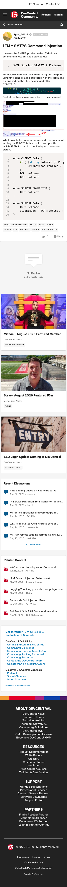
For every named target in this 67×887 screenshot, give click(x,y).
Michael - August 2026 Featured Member (32, 334)
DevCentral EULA (33, 731)
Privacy (46, 857)
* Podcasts (12, 673)
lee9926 (31, 538)
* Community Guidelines (20, 647)
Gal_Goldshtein (34, 615)
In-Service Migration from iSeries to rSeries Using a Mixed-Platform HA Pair (35, 501)
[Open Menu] (61, 24)
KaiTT (30, 505)
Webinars (33, 765)
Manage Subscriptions (34, 786)
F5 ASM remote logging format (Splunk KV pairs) (35, 534)
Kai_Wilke (31, 604)
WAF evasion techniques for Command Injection (33, 567)
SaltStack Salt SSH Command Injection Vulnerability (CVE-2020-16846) (33, 611)
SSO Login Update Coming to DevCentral (32, 457)
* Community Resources (20, 657)
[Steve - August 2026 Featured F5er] (33, 373)
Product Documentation (34, 752)
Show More (35, 544)
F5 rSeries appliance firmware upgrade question (33, 512)
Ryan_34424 (21, 34)
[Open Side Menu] (5, 14)
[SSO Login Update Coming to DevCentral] (33, 434)
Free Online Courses (33, 769)
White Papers (33, 755)
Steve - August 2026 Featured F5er (28, 395)
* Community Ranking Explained (25, 654)
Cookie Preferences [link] (33, 874)
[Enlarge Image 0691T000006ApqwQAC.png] (33, 91)
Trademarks (23, 857)
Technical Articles (34, 720)
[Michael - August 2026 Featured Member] (33, 311)
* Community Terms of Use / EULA (26, 651)
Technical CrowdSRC (33, 724)
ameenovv (32, 494)
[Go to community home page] (24, 15)
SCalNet (31, 516)
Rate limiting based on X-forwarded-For (33, 490)
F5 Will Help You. (25, 631)
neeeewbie (32, 527)
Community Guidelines (33, 727)
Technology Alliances (33, 818)
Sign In (58, 14)
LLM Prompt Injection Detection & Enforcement (30, 578)
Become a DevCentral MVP (33, 737)
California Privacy (33, 862)
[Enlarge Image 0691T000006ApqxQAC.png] (33, 118)
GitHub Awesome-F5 (18, 685)
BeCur (29, 593)
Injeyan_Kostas (34, 582)
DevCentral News (13, 339)
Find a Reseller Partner (33, 814)
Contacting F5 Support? (20, 635)
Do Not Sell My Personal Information (33, 868)
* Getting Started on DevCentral (25, 644)
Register (46, 14)
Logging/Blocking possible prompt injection (36, 589)
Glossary (33, 759)
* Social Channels (16, 676)
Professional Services (33, 790)
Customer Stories (33, 762)
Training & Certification (33, 772)
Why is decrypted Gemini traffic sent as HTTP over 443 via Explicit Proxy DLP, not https (35, 523)
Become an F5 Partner (33, 821)
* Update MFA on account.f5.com (25, 663)
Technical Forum (14, 24)
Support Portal (33, 800)
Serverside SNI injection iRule (27, 600)
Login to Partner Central (33, 825)
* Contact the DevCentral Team (24, 660)
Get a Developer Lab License (33, 734)
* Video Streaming (16, 679)
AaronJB (30, 571)
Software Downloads (34, 797)
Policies (36, 857)
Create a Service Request (33, 793)
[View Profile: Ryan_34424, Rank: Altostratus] (7, 36)
